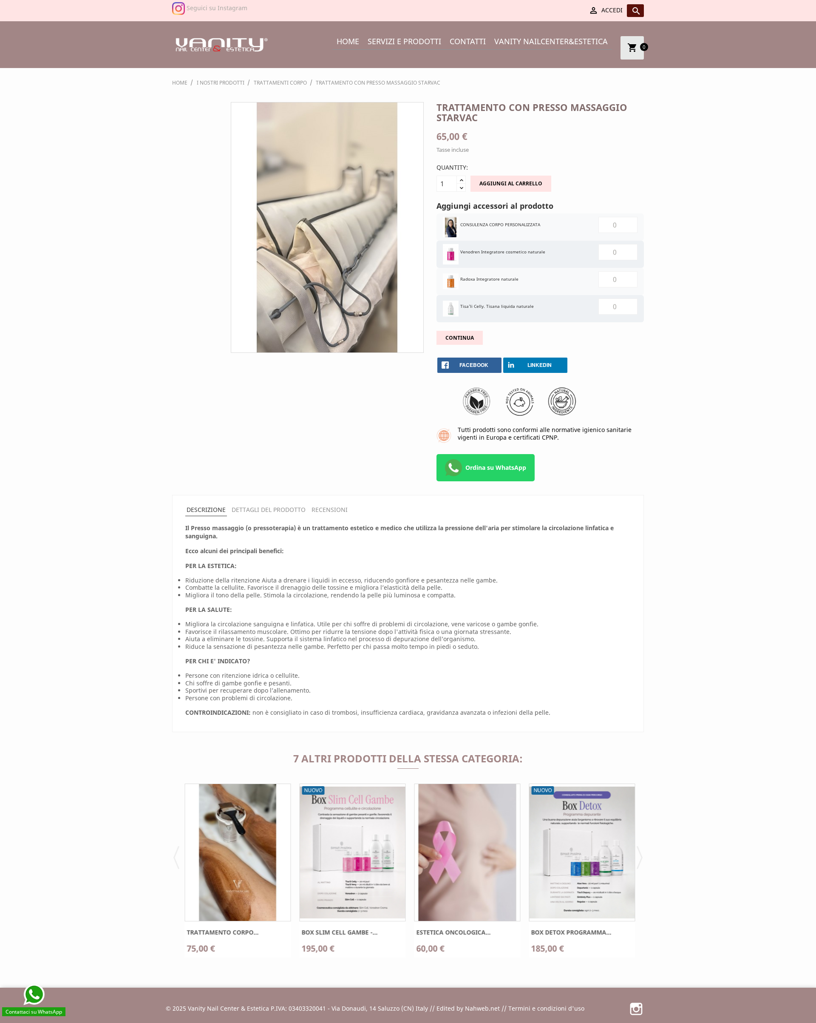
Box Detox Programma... (569, 932)
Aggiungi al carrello (510, 183)
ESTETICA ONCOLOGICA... (451, 932)
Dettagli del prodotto (269, 510)
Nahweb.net (482, 1008)
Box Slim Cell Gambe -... (338, 932)
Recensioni (330, 510)
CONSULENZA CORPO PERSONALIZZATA (500, 224)
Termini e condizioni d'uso (546, 1008)
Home (348, 41)
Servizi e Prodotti (404, 41)
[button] (176, 857)
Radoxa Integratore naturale (489, 279)
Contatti (468, 41)
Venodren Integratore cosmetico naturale (502, 252)
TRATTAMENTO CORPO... (221, 932)
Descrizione (206, 510)
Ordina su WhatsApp (495, 467)
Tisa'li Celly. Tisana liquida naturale (497, 306)
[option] (235, 873)
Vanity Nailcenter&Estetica (551, 41)
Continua (459, 337)
